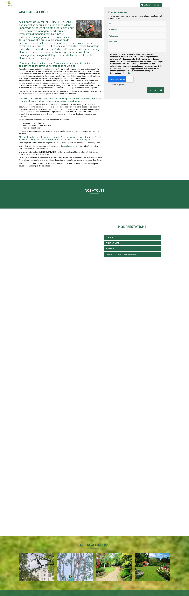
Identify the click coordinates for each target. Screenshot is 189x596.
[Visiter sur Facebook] (165, 5)
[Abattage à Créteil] (89, 29)
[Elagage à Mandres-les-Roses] (75, 567)
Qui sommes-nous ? (68, 5)
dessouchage (66, 146)
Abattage (110, 249)
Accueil (53, 5)
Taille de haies (112, 243)
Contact (118, 5)
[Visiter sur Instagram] (169, 5)
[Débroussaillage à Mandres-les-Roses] (152, 567)
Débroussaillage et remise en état (121, 255)
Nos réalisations (103, 5)
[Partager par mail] (177, 5)
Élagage (109, 237)
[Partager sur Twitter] (173, 5)
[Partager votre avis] (181, 5)
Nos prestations (86, 5)
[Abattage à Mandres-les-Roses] (36, 567)
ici (129, 73)
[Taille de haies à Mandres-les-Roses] (114, 567)
